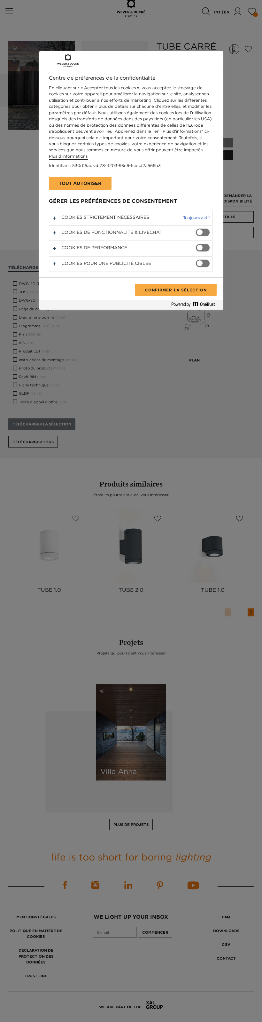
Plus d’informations (68, 156)
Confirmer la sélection (175, 289)
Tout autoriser (80, 183)
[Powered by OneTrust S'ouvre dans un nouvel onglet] (195, 306)
